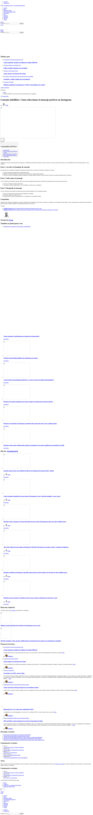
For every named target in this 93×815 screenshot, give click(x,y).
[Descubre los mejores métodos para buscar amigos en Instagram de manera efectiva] (47, 392)
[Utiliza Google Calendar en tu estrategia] (47, 65)
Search (21, 23)
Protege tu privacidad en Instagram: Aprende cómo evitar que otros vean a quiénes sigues (30, 423)
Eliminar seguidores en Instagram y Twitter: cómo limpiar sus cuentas (24, 85)
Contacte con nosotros (59, 764)
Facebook (5, 15)
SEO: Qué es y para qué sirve (10, 752)
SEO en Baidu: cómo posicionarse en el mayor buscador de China (23, 721)
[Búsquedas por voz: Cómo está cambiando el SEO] (47, 701)
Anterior (2, 87)
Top (5, 8)
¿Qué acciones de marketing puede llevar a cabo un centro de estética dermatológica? (28, 380)
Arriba (2, 791)
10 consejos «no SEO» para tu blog (13, 673)
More (63, 652)
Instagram (5, 17)
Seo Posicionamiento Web (9, 11)
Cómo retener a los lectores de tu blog (14, 73)
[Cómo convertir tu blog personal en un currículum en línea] (47, 684)
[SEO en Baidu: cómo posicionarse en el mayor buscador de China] (47, 718)
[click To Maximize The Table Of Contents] (2, 140)
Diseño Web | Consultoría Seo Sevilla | (12, 785)
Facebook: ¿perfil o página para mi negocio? (16, 79)
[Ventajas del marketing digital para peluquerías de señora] (47, 348)
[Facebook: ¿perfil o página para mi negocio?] (47, 76)
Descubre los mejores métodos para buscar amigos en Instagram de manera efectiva (28, 401)
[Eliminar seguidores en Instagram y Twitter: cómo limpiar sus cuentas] (47, 82)
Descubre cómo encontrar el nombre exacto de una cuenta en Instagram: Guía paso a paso (30, 598)
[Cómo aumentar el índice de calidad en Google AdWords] (47, 59)
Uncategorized (12, 451)
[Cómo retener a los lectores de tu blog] (47, 71)
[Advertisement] (46, 44)
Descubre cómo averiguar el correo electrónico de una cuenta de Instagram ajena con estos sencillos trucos (34, 521)
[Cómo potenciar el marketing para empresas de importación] (47, 280)
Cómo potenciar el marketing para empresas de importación (21, 336)
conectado (13, 610)
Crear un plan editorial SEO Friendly (11, 755)
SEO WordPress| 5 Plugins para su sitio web (13, 750)
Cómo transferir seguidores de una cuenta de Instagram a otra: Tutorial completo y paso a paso (31, 496)
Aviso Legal (6, 3)
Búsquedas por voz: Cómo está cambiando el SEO (18, 709)
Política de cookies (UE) (9, 786)
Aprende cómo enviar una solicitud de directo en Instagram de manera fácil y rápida (28, 471)
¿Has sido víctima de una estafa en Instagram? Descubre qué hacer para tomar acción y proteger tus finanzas (35, 547)
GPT (4, 14)
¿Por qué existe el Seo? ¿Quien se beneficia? (13, 747)
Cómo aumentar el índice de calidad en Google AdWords (20, 62)
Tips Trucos (6, 13)
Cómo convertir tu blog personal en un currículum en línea (21, 687)
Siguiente (7, 87)
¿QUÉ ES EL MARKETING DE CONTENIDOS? (15, 757)
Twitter (5, 19)
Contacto (5, 1)
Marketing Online (7, 10)
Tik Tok (5, 18)
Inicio (4, 9)
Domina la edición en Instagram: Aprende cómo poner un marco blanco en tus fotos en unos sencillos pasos (35, 572)
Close (2, 793)
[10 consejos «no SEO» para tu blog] (47, 670)
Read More (6, 339)
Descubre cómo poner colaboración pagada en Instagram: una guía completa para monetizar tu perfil (33, 445)
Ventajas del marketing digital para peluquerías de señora (20, 358)
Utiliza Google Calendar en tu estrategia (15, 68)
